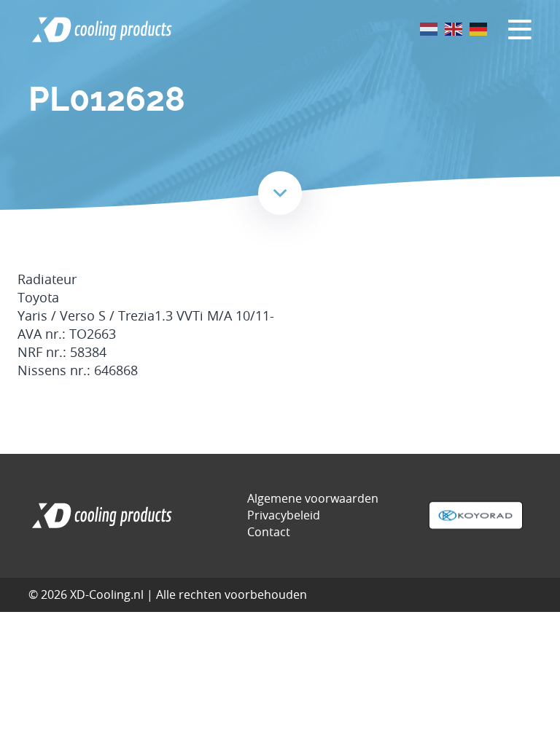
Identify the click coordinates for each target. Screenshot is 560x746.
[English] (454, 28)
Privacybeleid (283, 515)
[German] (479, 28)
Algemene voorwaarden (312, 498)
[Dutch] (429, 28)
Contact (268, 532)
